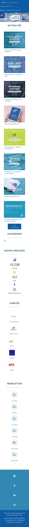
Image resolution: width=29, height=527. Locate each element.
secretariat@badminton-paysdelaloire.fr (13, 10)
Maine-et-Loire (14, 334)
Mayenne (12, 358)
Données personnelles (19, 518)
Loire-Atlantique (14, 321)
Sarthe (11, 346)
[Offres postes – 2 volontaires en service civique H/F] (14, 161)
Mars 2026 (14, 436)
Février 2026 (14, 448)
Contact (20, 515)
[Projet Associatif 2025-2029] (14, 114)
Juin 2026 (14, 401)
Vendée (12, 370)
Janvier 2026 (14, 460)
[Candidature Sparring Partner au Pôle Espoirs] (14, 89)
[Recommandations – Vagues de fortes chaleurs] (14, 137)
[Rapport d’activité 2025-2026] (14, 186)
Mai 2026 (14, 413)
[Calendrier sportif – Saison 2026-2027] (14, 64)
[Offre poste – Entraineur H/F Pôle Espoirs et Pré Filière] (14, 209)
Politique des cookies (10, 520)
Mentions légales (8, 518)
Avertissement (19, 522)
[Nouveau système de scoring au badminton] (14, 40)
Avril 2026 (14, 425)
